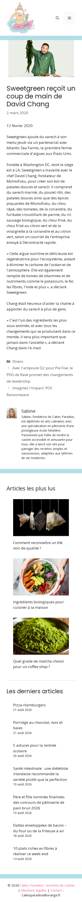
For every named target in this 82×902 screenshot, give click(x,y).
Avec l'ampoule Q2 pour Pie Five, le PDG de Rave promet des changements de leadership (40, 374)
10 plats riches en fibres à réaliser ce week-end (35, 851)
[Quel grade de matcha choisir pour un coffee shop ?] (41, 651)
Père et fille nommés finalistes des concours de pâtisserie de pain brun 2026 (39, 802)
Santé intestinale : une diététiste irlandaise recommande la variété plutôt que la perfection (40, 774)
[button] (57, 17)
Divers (17, 361)
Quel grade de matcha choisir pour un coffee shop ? (38, 664)
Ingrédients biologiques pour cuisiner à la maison (38, 604)
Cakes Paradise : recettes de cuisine (47, 885)
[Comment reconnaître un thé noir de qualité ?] (41, 533)
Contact (56, 890)
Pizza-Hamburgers (29, 704)
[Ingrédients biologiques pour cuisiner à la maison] (41, 592)
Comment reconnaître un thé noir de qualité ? (38, 545)
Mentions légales (34, 890)
